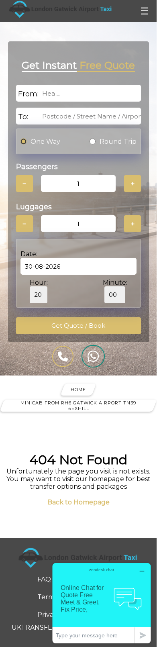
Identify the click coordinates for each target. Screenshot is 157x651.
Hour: (39, 282)
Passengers (37, 166)
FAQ (44, 579)
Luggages (34, 206)
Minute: (115, 282)
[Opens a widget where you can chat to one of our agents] (101, 603)
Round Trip (118, 141)
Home (78, 389)
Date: (28, 254)
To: (23, 116)
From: (28, 94)
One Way (45, 141)
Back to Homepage (78, 502)
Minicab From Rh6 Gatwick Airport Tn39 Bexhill (78, 405)
